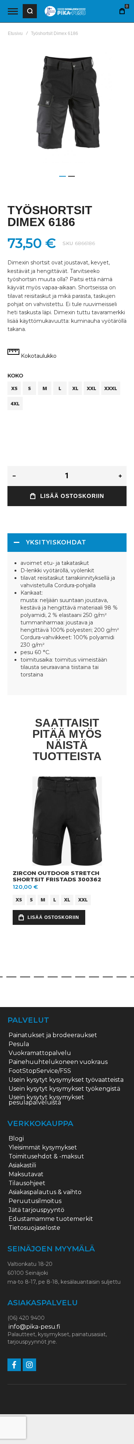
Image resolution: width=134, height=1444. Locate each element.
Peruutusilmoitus (35, 1201)
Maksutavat (26, 1174)
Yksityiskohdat (56, 542)
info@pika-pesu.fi (34, 1327)
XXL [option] (91, 388)
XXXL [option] (110, 388)
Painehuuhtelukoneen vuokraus (58, 1062)
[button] (62, 176)
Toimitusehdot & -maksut (46, 1156)
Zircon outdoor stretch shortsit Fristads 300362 (57, 876)
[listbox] (67, 397)
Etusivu (15, 33)
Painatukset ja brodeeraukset (53, 1035)
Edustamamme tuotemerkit (51, 1219)
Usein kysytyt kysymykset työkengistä (64, 1089)
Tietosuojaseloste (34, 1228)
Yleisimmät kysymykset (43, 1147)
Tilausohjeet (27, 1183)
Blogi (16, 1138)
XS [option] (14, 388)
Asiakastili (22, 1165)
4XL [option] (15, 403)
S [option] (29, 388)
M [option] (44, 388)
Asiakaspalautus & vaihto (45, 1192)
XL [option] (75, 388)
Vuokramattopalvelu (40, 1053)
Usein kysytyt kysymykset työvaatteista (66, 1080)
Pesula (19, 1044)
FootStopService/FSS (40, 1071)
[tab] (67, 542)
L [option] (59, 388)
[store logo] (65, 11)
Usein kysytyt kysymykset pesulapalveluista (46, 1100)
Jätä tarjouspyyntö (36, 1210)
